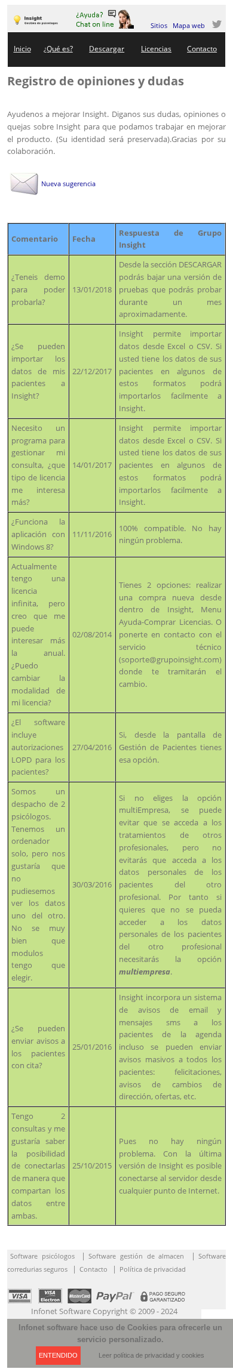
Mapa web (189, 25)
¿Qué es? (58, 49)
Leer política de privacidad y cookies (151, 1355)
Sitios (159, 25)
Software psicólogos (42, 1255)
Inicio (22, 49)
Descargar (106, 49)
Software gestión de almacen (136, 1255)
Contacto (202, 49)
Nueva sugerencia (68, 183)
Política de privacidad (152, 1269)
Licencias (156, 49)
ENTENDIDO (58, 1355)
